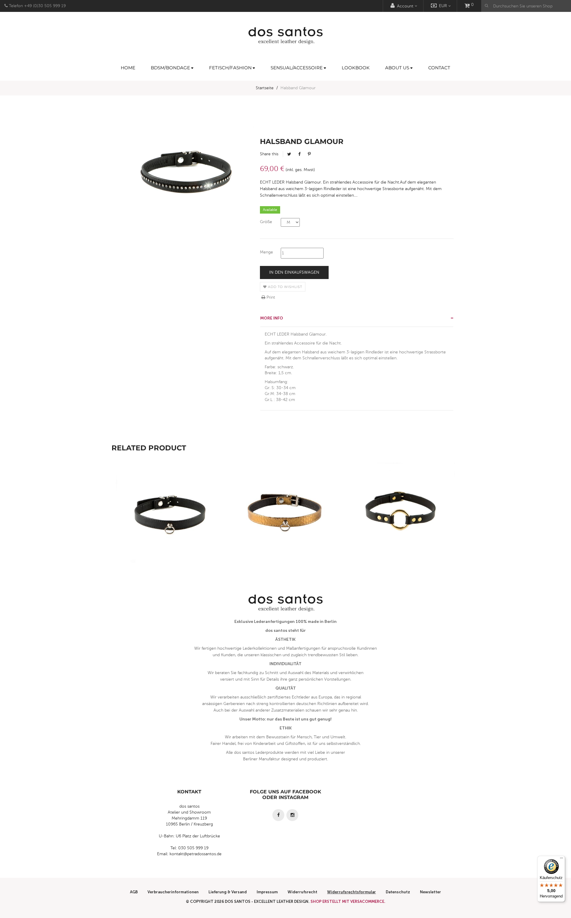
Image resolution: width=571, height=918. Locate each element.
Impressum (267, 892)
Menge (266, 252)
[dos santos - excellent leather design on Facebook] (278, 815)
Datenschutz (398, 892)
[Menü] (561, 859)
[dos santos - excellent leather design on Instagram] (292, 815)
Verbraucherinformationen (173, 892)
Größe (266, 222)
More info (271, 318)
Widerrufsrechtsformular (351, 892)
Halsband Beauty (401, 529)
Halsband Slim (169, 529)
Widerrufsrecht (302, 892)
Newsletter (430, 892)
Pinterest (309, 154)
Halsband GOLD (285, 529)
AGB (134, 892)
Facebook (299, 154)
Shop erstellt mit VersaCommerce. (347, 901)
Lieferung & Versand (227, 892)
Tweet (289, 154)
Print (270, 297)
